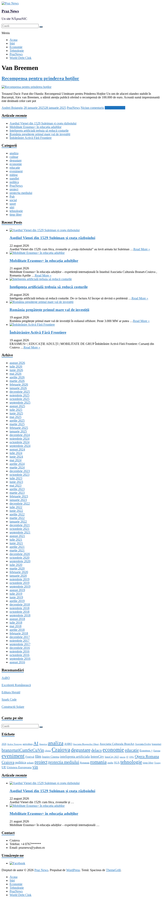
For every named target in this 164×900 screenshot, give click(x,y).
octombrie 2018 (19, 611)
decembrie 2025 (20, 391)
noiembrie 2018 (19, 608)
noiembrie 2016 (19, 651)
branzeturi (156, 744)
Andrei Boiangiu (12, 107)
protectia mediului (63, 762)
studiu (110, 762)
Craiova (61, 749)
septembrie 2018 (20, 615)
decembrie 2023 (20, 471)
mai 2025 (15, 417)
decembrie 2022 (20, 503)
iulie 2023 (16, 478)
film (38, 756)
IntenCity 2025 (112, 757)
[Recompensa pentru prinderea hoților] (26, 87)
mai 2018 (15, 626)
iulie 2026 (16, 366)
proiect (14, 189)
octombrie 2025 (19, 399)
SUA (117, 762)
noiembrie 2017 (19, 640)
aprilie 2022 (17, 514)
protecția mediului (21, 193)
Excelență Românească (16, 685)
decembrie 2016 (20, 647)
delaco (96, 750)
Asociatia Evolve (143, 744)
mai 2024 (15, 460)
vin (35, 767)
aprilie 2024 (17, 464)
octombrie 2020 (19, 557)
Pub (12, 196)
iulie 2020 (16, 565)
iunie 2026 (16, 370)
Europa (156, 750)
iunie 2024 (16, 456)
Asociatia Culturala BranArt (117, 743)
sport (13, 203)
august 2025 (17, 406)
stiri (12, 207)
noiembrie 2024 (19, 438)
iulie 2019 (16, 593)
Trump (157, 763)
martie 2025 (17, 424)
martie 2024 (17, 467)
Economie (16, 47)
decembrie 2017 (20, 637)
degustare (16, 160)
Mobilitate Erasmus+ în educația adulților (35, 127)
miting (14, 175)
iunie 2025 (16, 413)
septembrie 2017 (20, 644)
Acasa (13, 39)
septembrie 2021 (20, 532)
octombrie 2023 (19, 474)
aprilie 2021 (17, 546)
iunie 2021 (16, 543)
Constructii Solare (13, 706)
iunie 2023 (16, 482)
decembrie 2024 (20, 435)
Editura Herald (11, 692)
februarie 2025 (19, 427)
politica (14, 182)
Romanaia (84, 762)
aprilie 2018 (17, 629)
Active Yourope (14, 744)
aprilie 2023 (17, 489)
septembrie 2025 (20, 402)
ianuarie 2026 (18, 388)
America (43, 744)
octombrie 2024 (19, 442)
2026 (4, 744)
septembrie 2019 (20, 586)
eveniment (16, 171)
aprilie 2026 (17, 377)
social (13, 200)
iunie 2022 (16, 510)
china (48, 750)
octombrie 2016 (19, 655)
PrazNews (16, 54)
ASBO (68, 743)
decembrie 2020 (20, 554)
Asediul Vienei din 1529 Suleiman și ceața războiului (43, 123)
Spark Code (9, 699)
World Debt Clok (20, 58)
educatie (15, 167)
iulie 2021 (16, 539)
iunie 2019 (16, 597)
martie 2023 (17, 492)
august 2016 (17, 662)
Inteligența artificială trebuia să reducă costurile (39, 130)
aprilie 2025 (17, 420)
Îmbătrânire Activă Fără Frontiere (31, 137)
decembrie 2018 (20, 604)
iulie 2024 (16, 453)
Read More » (141, 249)
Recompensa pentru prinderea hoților (40, 78)
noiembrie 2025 (19, 395)
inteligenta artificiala (75, 757)
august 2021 (17, 536)
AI (35, 743)
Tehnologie (17, 50)
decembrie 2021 (20, 525)
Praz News (10, 11)
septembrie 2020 (20, 561)
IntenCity (97, 757)
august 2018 (17, 619)
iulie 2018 (16, 622)
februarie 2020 (19, 572)
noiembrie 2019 (19, 579)
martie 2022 (17, 518)
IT (127, 757)
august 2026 (17, 363)
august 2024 (17, 449)
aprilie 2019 (17, 601)
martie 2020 (17, 568)
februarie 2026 (19, 384)
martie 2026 (17, 381)
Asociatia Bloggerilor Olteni (86, 744)
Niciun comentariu (92, 107)
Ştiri (12, 43)
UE (4, 767)
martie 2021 (17, 550)
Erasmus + (146, 750)
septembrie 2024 (20, 445)
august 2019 (17, 590)
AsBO (6, 678)
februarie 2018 (19, 633)
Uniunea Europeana (19, 767)
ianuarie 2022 (18, 521)
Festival (29, 756)
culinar (14, 157)
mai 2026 (15, 373)
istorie (122, 757)
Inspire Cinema (50, 756)
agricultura (28, 744)
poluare (30, 762)
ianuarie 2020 (18, 575)
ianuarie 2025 (18, 431)
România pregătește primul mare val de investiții (40, 134)
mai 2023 (15, 485)
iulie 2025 (16, 409)
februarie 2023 (19, 496)
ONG (131, 757)
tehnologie (16, 211)
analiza (14, 153)
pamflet (14, 178)
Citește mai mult (115, 107)
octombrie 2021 (19, 528)
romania (98, 762)
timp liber (16, 214)
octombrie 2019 (19, 583)
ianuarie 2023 (18, 500)
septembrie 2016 (20, 658)
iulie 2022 (16, 507)
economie (16, 164)
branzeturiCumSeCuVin (23, 750)
